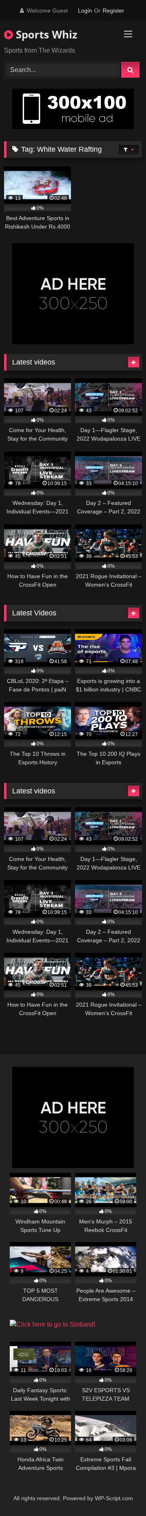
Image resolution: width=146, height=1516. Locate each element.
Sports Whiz (45, 34)
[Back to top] (121, 1492)
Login (85, 10)
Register (113, 10)
